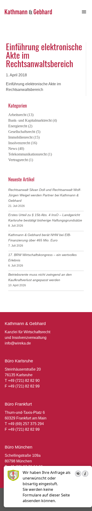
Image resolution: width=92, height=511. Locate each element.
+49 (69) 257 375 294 (26, 424)
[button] (84, 11)
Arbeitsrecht (17, 115)
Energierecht (17, 126)
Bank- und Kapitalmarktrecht (30, 120)
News (12, 149)
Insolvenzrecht (19, 143)
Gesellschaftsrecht (21, 132)
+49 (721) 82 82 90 (24, 381)
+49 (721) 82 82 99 (24, 386)
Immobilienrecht (20, 137)
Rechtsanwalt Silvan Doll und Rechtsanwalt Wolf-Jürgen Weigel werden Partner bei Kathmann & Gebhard (44, 195)
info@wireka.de (18, 343)
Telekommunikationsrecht (27, 154)
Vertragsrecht (18, 160)
